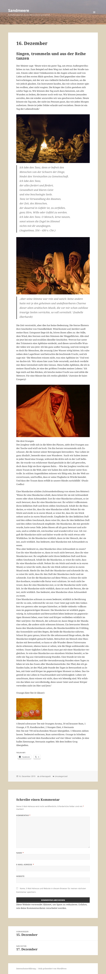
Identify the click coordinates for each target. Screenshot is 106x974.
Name (20, 853)
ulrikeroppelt (45, 776)
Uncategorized (61, 776)
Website (20, 876)
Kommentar (23, 815)
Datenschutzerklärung (26, 968)
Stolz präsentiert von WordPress (52, 968)
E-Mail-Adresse (25, 864)
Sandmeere (18, 10)
